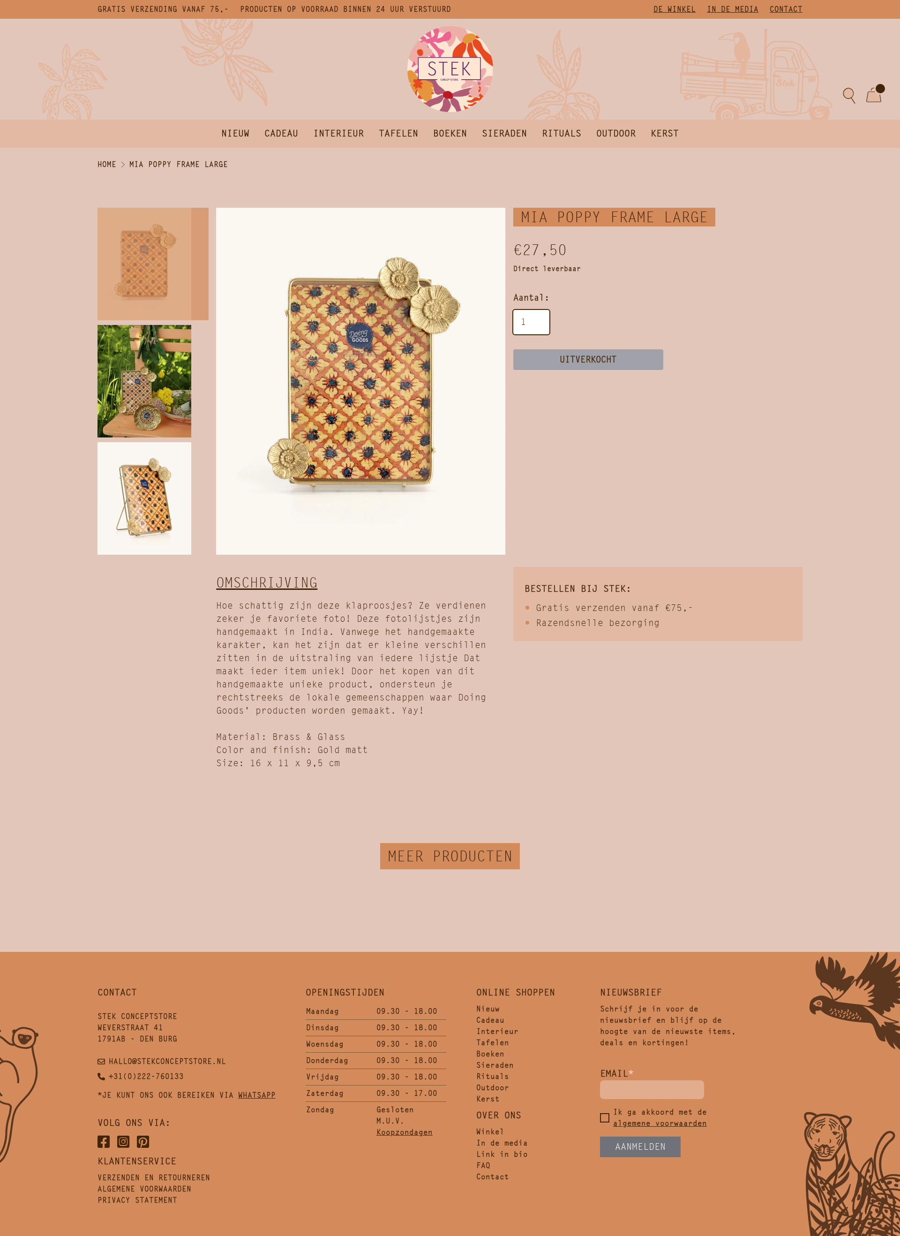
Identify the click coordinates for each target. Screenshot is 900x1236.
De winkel (674, 9)
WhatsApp (257, 1095)
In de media (732, 9)
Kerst (665, 133)
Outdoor (616, 133)
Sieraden (504, 133)
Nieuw (235, 133)
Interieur (338, 133)
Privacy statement (137, 1200)
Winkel (490, 1132)
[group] (360, 381)
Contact (786, 9)
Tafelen (398, 133)
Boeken (450, 133)
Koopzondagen (404, 1132)
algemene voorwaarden (660, 1123)
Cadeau (281, 133)
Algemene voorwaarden (144, 1189)
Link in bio (502, 1154)
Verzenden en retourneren (154, 1178)
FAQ (483, 1165)
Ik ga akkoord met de (660, 1117)
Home (107, 164)
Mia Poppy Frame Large (178, 164)
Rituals (561, 133)
